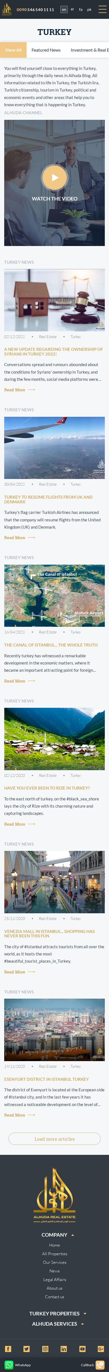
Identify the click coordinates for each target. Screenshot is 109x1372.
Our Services (54, 1262)
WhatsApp (23, 1365)
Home (54, 1245)
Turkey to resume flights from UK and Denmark (48, 499)
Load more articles (55, 1139)
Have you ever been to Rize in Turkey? (47, 787)
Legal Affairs (54, 1279)
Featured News (46, 49)
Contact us (54, 1296)
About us (54, 1288)
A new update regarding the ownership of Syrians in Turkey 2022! (53, 351)
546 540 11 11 (35, 9)
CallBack (87, 1365)
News (54, 1271)
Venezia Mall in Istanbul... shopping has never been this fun (49, 934)
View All (13, 49)
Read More (14, 389)
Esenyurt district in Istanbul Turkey (46, 1079)
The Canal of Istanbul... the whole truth (51, 644)
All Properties (54, 1253)
